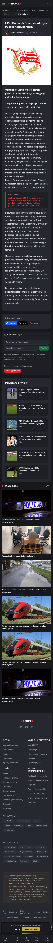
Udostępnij (12, 323)
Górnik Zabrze (10, 852)
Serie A (7, 825)
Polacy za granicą (10, 778)
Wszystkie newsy (10, 745)
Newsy (27, 10)
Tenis (5, 754)
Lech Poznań (40, 847)
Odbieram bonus (31, 929)
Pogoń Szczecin (26, 852)
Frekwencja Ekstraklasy (13, 800)
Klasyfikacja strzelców (37, 754)
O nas (4, 912)
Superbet (32, 802)
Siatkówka (7, 758)
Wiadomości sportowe (11, 10)
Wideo (5, 773)
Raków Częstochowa (13, 856)
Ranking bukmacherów (37, 776)
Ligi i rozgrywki (34, 763)
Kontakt (37, 912)
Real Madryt (24, 861)
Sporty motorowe (10, 763)
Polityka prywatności (25, 912)
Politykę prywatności (18, 359)
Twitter (24, 323)
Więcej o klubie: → (16, 14)
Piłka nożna (8, 749)
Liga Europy (9, 830)
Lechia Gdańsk (10, 861)
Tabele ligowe (34, 749)
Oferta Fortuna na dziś (37, 798)
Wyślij (44, 348)
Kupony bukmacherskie (38, 780)
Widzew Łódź (41, 852)
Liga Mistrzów (41, 825)
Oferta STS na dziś (36, 793)
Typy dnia (32, 785)
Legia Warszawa (25, 847)
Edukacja (7, 808)
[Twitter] (21, 727)
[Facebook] (26, 727)
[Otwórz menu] (3, 3)
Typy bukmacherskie (37, 789)
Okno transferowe (11, 782)
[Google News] (32, 727)
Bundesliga (18, 825)
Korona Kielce (42, 856)
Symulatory (8, 804)
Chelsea (36, 861)
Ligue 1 (29, 825)
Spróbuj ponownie (13, 371)
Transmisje (7, 786)
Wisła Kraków (10, 847)
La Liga (36, 821)
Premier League (23, 821)
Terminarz (32, 758)
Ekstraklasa (9, 821)
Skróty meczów (10, 795)
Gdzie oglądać (9, 791)
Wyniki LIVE (33, 745)
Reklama (46, 912)
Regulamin (13, 912)
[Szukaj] (48, 4)
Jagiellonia (29, 856)
